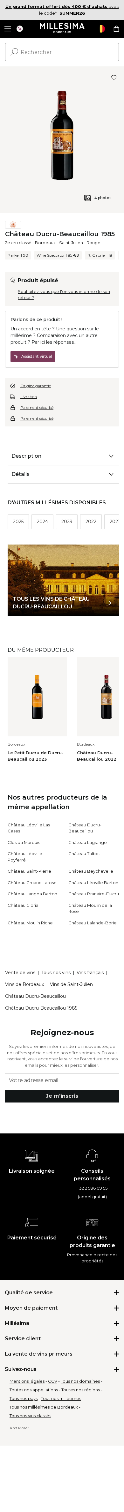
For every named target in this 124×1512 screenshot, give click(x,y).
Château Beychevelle (90, 871)
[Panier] (116, 29)
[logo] (62, 29)
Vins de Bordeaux (24, 984)
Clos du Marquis (24, 842)
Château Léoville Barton (93, 882)
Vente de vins (20, 972)
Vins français (90, 972)
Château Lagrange (87, 842)
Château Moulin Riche (30, 922)
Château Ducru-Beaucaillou (35, 996)
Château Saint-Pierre (29, 871)
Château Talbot (84, 853)
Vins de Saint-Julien (71, 984)
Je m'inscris (62, 1096)
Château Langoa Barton (32, 893)
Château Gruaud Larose (32, 882)
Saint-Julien (71, 242)
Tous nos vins (56, 972)
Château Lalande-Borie (92, 922)
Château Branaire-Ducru (93, 893)
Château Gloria (23, 905)
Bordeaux (45, 242)
